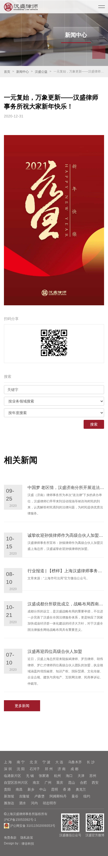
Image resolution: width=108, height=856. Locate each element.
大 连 (59, 762)
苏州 (92, 776)
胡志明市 (49, 803)
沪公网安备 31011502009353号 (32, 826)
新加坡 (9, 796)
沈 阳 (21, 769)
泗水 (22, 803)
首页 (7, 72)
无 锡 (30, 776)
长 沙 (91, 762)
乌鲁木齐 (75, 762)
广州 (48, 783)
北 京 (33, 762)
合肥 (83, 783)
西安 (95, 783)
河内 (34, 803)
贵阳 (7, 789)
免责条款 (10, 837)
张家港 (44, 776)
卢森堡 (39, 796)
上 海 (8, 762)
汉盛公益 (41, 72)
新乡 (31, 789)
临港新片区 (12, 776)
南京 (36, 783)
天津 (81, 776)
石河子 (35, 769)
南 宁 (21, 762)
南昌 (19, 789)
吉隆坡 (24, 796)
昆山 (71, 783)
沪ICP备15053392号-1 (20, 820)
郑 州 (49, 769)
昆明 (54, 789)
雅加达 (9, 803)
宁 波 (46, 762)
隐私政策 (26, 837)
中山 (42, 789)
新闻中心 (22, 72)
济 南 (62, 769)
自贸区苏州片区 (16, 783)
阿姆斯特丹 (58, 796)
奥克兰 (81, 789)
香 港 (67, 789)
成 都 (74, 769)
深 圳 (8, 769)
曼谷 (75, 796)
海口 (69, 776)
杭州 (57, 776)
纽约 (86, 796)
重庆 (59, 783)
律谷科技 (27, 843)
